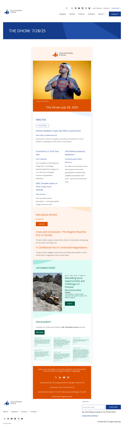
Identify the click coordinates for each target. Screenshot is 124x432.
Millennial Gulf (51, 135)
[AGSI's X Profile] (72, 8)
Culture (81, 14)
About (101, 14)
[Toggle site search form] (67, 8)
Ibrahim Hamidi (78, 296)
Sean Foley (40, 135)
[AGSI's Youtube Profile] (79, 8)
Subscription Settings (90, 416)
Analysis (62, 14)
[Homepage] (12, 11)
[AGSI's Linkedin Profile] (82, 8)
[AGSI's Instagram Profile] (85, 8)
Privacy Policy (7, 423)
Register (69, 303)
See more (39, 332)
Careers (24, 411)
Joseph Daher (79, 294)
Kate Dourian (41, 194)
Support (114, 14)
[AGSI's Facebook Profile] (75, 8)
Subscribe (115, 8)
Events (72, 14)
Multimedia (97, 8)
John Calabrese (41, 159)
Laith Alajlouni (69, 294)
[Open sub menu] (104, 14)
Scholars (91, 14)
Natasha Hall (69, 296)
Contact (106, 8)
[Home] (30, 402)
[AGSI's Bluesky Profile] (89, 8)
